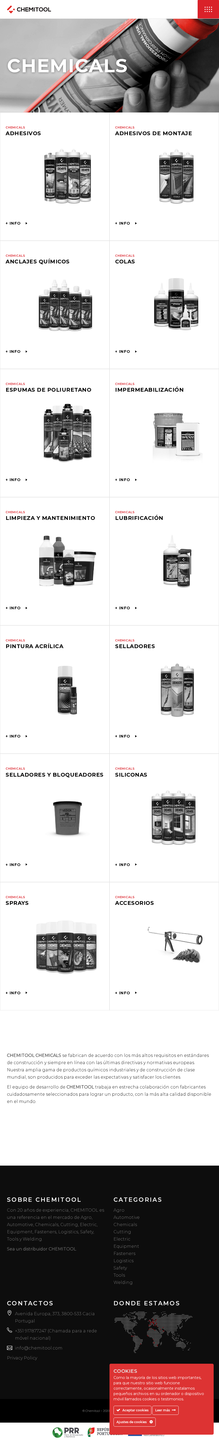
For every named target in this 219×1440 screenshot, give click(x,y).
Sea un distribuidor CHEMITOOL (41, 1249)
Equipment (126, 1246)
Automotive (127, 1217)
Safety (120, 1268)
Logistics (124, 1260)
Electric (122, 1239)
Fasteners (124, 1253)
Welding (123, 1282)
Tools (119, 1275)
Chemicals (125, 1224)
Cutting (122, 1231)
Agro (119, 1210)
